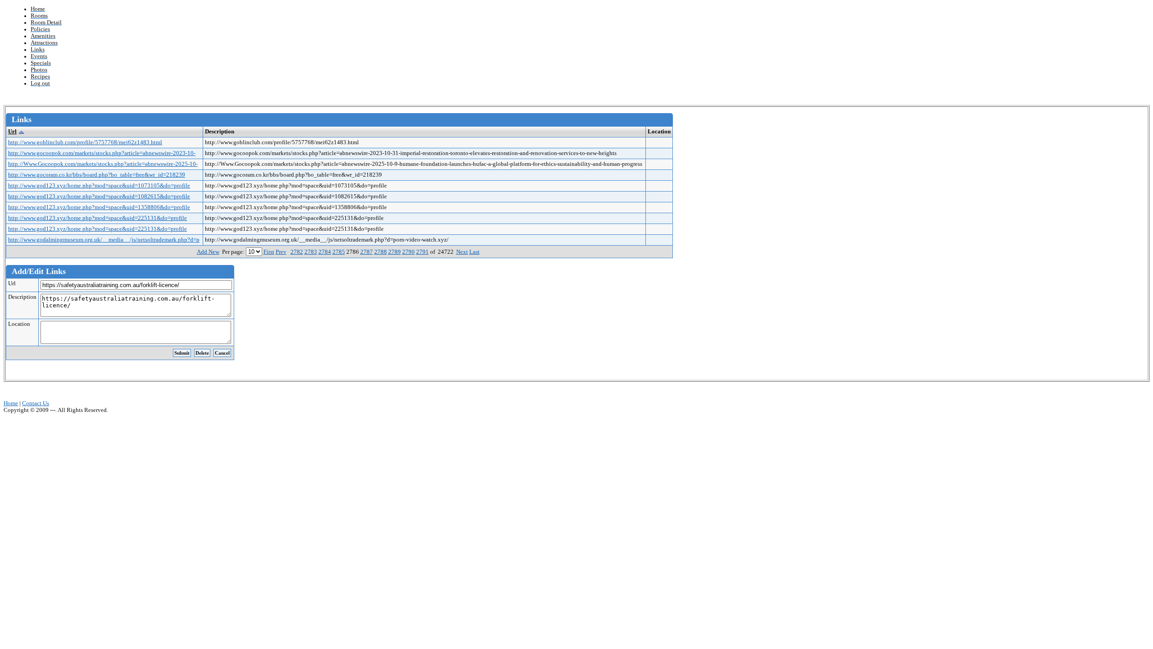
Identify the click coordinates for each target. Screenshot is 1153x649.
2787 (366, 252)
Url (12, 131)
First (268, 252)
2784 (324, 252)
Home (11, 403)
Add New (208, 252)
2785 (338, 252)
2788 (380, 252)
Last (474, 252)
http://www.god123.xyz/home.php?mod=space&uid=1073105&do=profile (99, 186)
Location (19, 324)
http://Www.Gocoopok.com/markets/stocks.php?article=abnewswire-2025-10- (103, 164)
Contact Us (35, 403)
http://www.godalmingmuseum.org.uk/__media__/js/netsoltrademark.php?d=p (104, 240)
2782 (297, 252)
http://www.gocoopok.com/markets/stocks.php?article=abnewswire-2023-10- (101, 153)
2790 (408, 252)
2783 (310, 252)
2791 (422, 252)
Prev (281, 252)
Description (22, 297)
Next (462, 252)
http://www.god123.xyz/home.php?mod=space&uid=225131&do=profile (97, 218)
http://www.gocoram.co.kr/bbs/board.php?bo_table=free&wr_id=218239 (96, 175)
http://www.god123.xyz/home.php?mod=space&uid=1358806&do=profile (99, 207)
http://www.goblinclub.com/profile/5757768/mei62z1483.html (85, 142)
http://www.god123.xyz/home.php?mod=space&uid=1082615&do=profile (99, 196)
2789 (394, 252)
